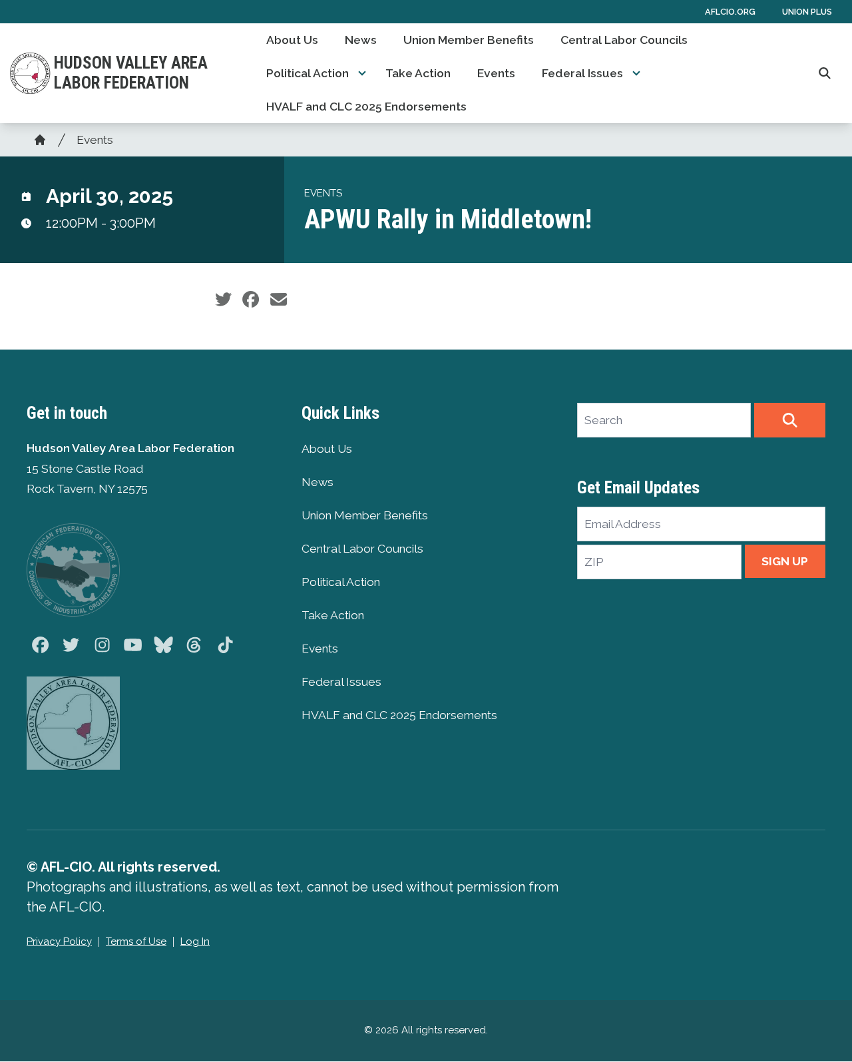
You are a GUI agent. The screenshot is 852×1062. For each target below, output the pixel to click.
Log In (195, 941)
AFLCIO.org (730, 12)
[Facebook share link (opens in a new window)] (250, 300)
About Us (292, 40)
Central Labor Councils (624, 40)
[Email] (278, 300)
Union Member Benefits (468, 40)
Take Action (418, 73)
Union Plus (807, 12)
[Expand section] (362, 73)
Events (496, 73)
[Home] (40, 139)
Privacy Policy (59, 941)
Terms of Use (136, 941)
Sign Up (784, 561)
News (361, 40)
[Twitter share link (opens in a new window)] (223, 300)
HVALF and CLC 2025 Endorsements (366, 106)
